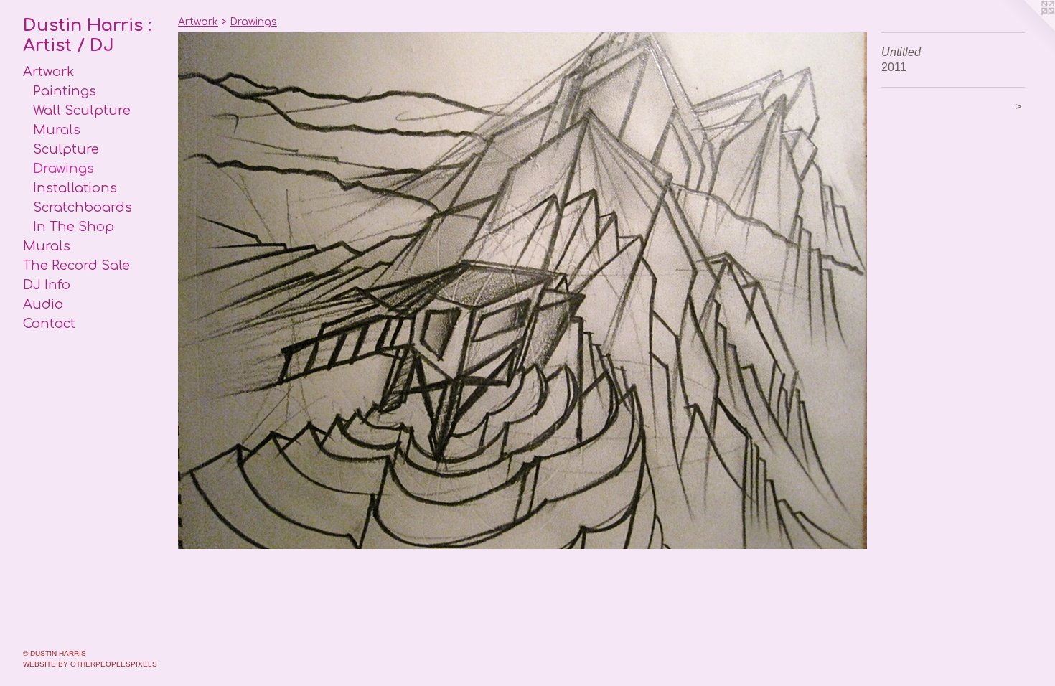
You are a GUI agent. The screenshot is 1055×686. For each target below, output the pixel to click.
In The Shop (73, 227)
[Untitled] (522, 290)
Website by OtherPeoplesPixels (90, 664)
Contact (49, 323)
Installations (75, 188)
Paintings (64, 91)
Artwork (48, 72)
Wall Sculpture (82, 110)
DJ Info (46, 285)
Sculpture (66, 149)
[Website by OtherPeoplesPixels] (1026, 28)
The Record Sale (76, 265)
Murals (56, 130)
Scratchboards (82, 207)
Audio (43, 304)
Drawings (63, 168)
